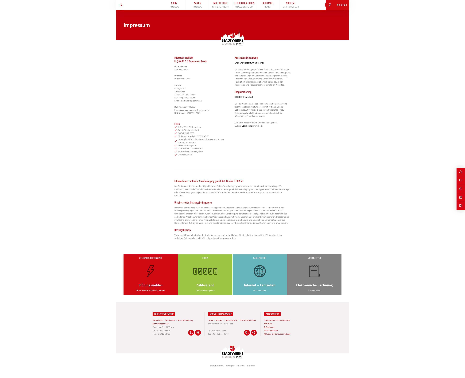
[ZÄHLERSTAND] (461, 197)
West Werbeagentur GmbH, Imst (249, 62)
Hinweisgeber (230, 365)
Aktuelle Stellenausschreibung (277, 334)
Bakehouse (247, 125)
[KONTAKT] (461, 180)
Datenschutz (251, 365)
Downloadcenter (271, 330)
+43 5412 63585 (219, 330)
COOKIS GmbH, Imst (244, 97)
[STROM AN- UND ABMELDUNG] (461, 206)
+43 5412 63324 (163, 330)
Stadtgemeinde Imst (216, 365)
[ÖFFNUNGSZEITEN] (461, 189)
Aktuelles (268, 323)
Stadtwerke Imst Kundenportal (277, 320)
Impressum (240, 365)
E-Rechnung (269, 327)
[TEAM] (461, 172)
